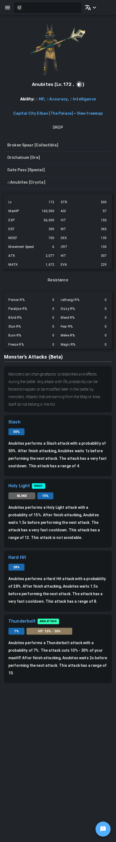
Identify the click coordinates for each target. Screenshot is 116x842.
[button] (89, 7)
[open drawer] (7, 7)
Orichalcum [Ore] (23, 157)
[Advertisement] (58, 744)
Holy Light (19, 485)
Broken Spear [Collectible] (32, 145)
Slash (14, 421)
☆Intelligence (83, 99)
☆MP (39, 99)
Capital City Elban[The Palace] (43, 113)
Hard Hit (17, 557)
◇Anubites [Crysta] (26, 182)
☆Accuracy (56, 99)
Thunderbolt (22, 621)
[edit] (103, 829)
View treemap (90, 113)
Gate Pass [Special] (26, 170)
